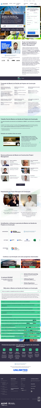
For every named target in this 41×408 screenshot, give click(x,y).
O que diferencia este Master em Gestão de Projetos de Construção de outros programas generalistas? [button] (18, 312)
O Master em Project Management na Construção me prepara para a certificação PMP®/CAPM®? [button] (19, 331)
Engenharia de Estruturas (14, 383)
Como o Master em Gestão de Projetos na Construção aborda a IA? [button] (14, 328)
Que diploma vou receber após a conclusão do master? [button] (12, 337)
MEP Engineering (13, 384)
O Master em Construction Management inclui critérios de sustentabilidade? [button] (16, 301)
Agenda (22, 383)
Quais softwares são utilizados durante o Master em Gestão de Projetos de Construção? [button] (18, 321)
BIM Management (13, 380)
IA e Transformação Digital (14, 386)
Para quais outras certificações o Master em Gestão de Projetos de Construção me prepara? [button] (19, 318)
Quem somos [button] (35, 4)
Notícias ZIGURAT (23, 380)
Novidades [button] (32, 3)
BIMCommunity (23, 384)
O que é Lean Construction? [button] (7, 315)
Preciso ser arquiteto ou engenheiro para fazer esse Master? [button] (13, 291)
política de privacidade (33, 29)
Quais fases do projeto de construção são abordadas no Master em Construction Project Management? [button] (18, 305)
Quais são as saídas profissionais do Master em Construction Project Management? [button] (17, 308)
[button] (10, 47)
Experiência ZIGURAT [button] (18, 4)
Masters (10, 3)
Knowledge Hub (26, 4)
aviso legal (33, 30)
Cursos (14, 3)
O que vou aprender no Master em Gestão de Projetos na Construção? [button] (15, 334)
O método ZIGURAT (7, 277)
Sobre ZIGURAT (23, 386)
